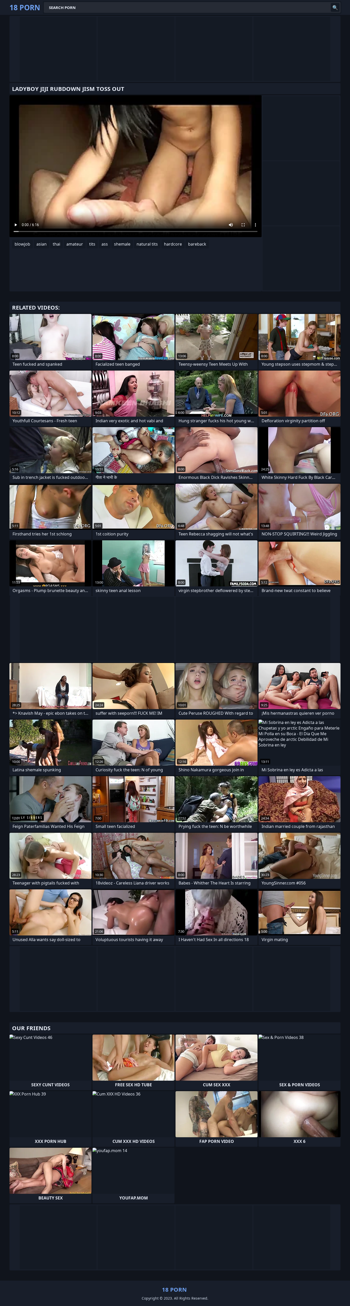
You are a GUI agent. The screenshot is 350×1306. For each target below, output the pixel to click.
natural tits (147, 244)
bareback (197, 244)
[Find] (335, 7)
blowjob (22, 244)
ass (104, 244)
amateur (74, 244)
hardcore (173, 244)
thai (56, 244)
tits (92, 244)
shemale (122, 244)
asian (41, 244)
